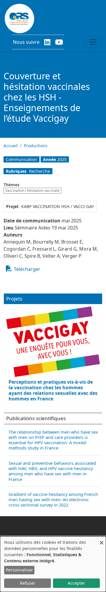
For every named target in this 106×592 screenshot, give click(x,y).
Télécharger (27, 269)
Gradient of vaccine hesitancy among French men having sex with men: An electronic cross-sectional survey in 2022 (53, 499)
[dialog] (53, 564)
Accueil (11, 145)
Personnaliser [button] (19, 570)
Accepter (76, 583)
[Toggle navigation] (93, 42)
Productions (35, 145)
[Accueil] (19, 18)
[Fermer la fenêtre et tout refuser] (101, 540)
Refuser (27, 583)
